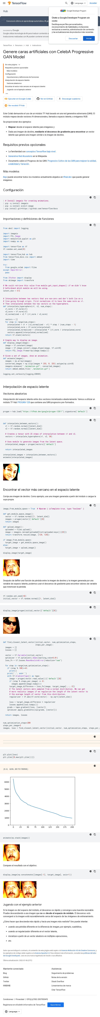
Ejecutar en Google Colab (19, 99)
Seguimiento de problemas (63, 973)
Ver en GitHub (46, 99)
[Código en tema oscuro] (91, 197)
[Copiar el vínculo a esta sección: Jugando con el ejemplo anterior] (44, 904)
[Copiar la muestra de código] (95, 197)
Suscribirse (56, 1005)
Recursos (18, 45)
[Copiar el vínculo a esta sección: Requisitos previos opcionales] (48, 145)
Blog (5, 973)
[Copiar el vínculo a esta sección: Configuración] (26, 190)
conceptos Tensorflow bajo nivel (40, 151)
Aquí (5, 177)
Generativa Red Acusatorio (20, 156)
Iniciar (89, 38)
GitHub (6, 977)
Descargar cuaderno (71, 99)
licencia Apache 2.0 (42, 953)
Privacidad (20, 999)
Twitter (6, 981)
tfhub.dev (67, 177)
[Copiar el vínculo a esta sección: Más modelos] (21, 171)
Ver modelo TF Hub (16, 105)
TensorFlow (7, 45)
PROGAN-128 (23, 402)
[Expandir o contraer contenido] (19, 64)
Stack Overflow (58, 981)
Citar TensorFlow (58, 990)
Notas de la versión (59, 977)
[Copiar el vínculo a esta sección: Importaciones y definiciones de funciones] (56, 219)
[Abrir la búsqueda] (66, 3)
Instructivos (36, 45)
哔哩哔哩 (6, 986)
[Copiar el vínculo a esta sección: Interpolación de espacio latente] (51, 387)
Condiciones (8, 999)
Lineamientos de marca (61, 986)
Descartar (73, 38)
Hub (5, 11)
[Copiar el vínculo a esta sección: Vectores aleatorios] (29, 394)
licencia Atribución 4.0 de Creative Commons (78, 950)
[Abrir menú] (4, 3)
